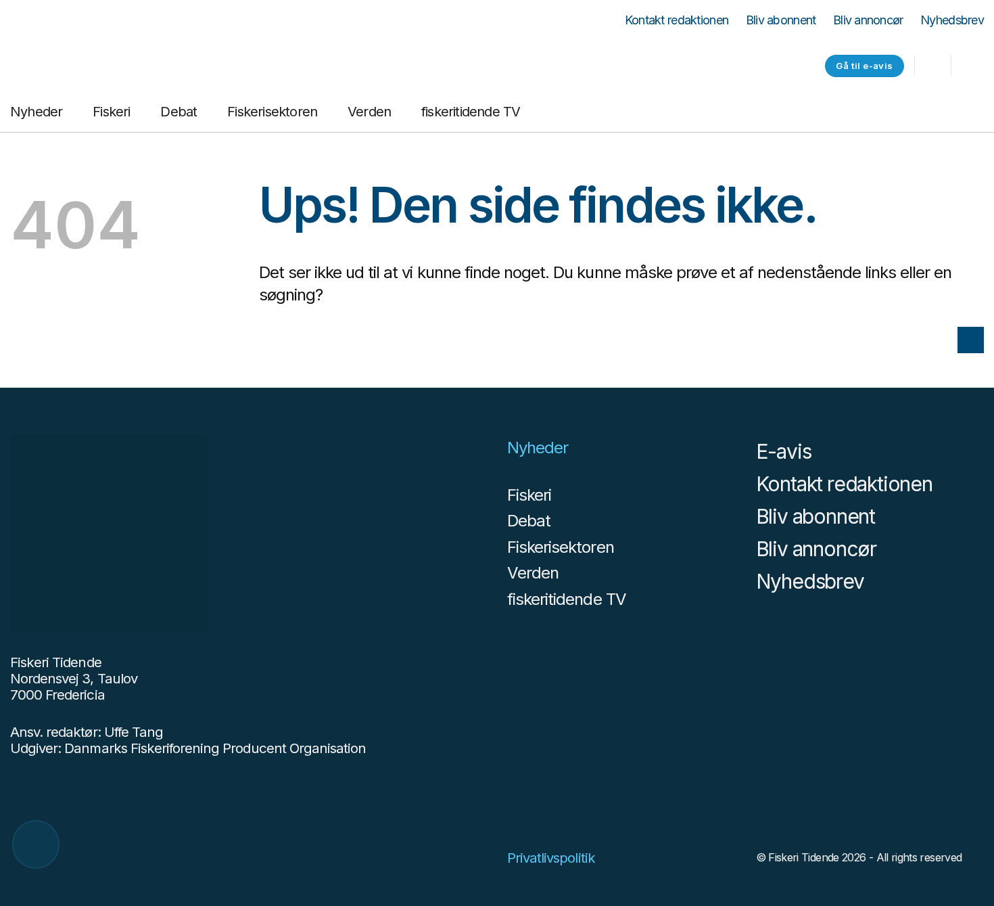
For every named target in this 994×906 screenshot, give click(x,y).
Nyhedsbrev (952, 20)
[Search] (932, 66)
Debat (178, 112)
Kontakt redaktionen (676, 20)
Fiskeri (111, 112)
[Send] (970, 340)
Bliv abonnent (781, 20)
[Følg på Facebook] (970, 67)
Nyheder (36, 112)
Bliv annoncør (868, 20)
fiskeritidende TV (470, 112)
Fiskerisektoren (272, 112)
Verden (369, 112)
